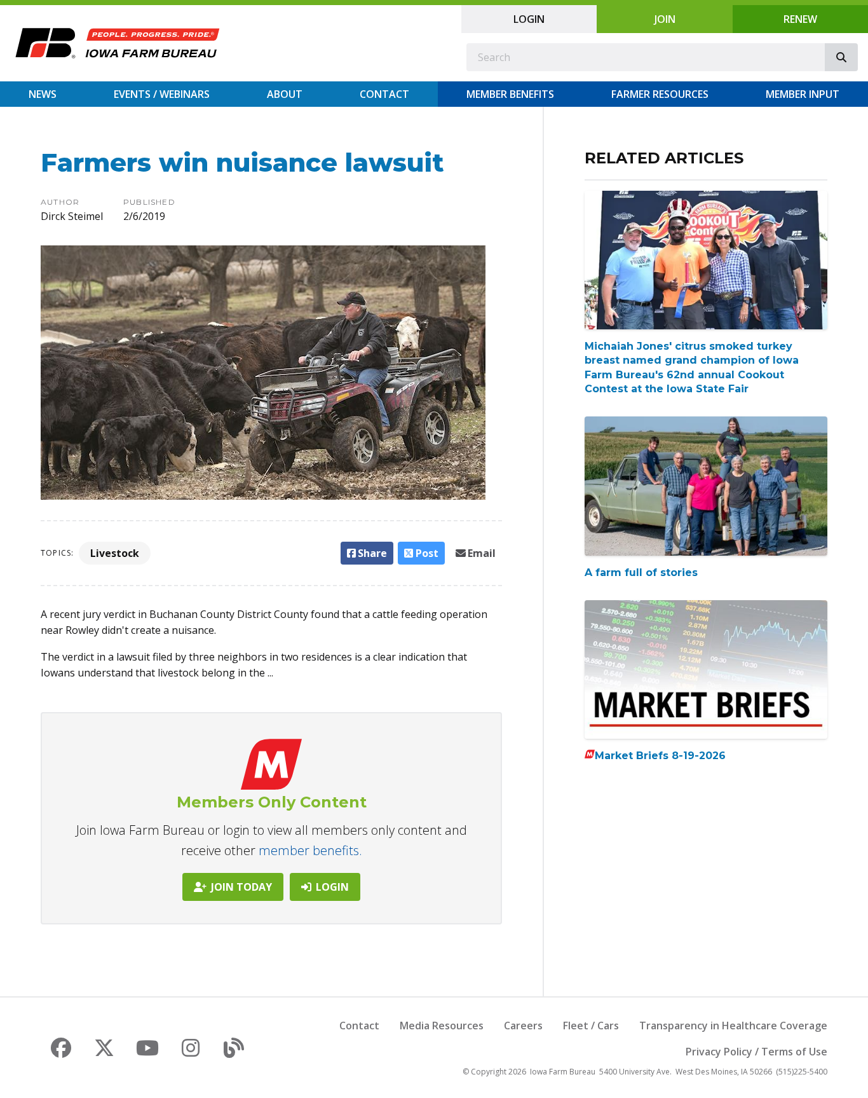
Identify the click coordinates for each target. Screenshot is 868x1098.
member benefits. (310, 850)
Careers (523, 1026)
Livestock (114, 553)
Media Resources (442, 1026)
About (284, 94)
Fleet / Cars (591, 1026)
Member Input (802, 94)
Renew (800, 19)
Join (664, 19)
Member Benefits (510, 94)
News (43, 94)
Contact (384, 94)
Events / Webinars (162, 94)
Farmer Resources (660, 94)
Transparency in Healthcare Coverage (733, 1026)
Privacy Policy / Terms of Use (756, 1052)
